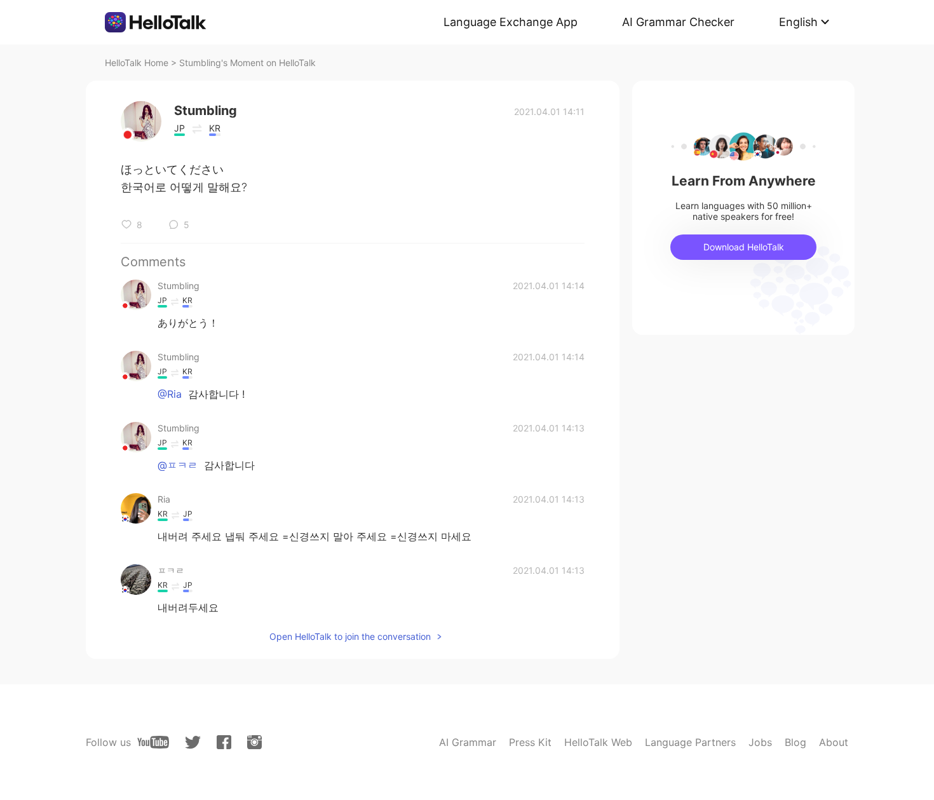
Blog (795, 742)
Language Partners (690, 742)
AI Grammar (467, 742)
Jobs (760, 742)
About (833, 742)
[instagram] (254, 742)
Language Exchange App (510, 22)
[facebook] (224, 742)
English (798, 22)
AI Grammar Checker (678, 22)
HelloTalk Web (598, 742)
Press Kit (530, 742)
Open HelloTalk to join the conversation (350, 636)
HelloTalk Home (136, 62)
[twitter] (193, 742)
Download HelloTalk (743, 246)
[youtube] (153, 742)
